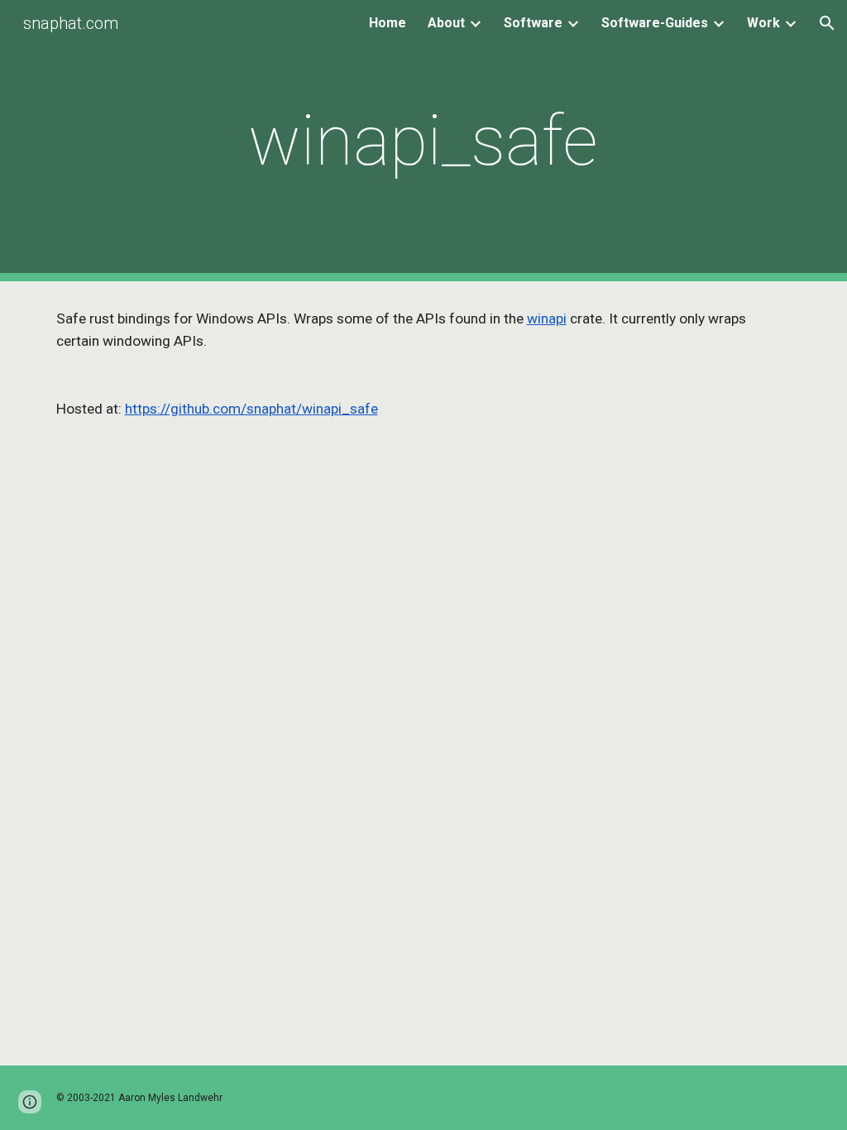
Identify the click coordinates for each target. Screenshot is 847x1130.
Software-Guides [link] (654, 23)
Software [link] (533, 23)
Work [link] (763, 23)
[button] (827, 23)
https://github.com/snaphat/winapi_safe (251, 408)
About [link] (446, 23)
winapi (547, 318)
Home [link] (387, 23)
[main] (423, 141)
